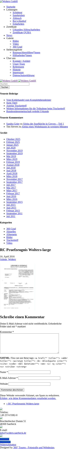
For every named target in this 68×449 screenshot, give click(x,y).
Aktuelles (11, 231)
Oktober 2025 (13, 139)
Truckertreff (12, 240)
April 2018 (11, 173)
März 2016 (11, 199)
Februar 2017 (13, 193)
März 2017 (11, 190)
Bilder (9, 237)
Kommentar (7, 332)
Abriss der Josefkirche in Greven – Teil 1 (43, 123)
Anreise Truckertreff (16, 105)
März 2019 (11, 159)
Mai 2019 (11, 156)
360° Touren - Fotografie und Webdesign (33, 447)
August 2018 (12, 165)
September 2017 (14, 182)
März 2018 (11, 176)
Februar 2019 (13, 162)
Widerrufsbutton (8, 444)
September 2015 (14, 202)
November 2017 (14, 179)
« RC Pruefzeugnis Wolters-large (22, 403)
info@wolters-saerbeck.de (13, 433)
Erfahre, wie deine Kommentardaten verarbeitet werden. (28, 398)
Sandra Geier (12, 123)
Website (4, 383)
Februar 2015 (13, 210)
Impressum (4, 439)
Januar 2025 (12, 145)
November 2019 (14, 150)
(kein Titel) (11, 102)
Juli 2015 (10, 205)
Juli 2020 (10, 147)
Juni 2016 (11, 196)
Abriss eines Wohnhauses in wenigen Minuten (45, 126)
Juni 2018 (11, 170)
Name (4, 372)
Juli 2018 (10, 167)
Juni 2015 (11, 207)
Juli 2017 (10, 185)
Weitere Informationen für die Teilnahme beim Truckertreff (35, 108)
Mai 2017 (11, 187)
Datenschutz (5, 442)
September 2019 (14, 153)
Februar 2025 (13, 142)
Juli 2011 (10, 216)
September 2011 (14, 213)
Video (9, 243)
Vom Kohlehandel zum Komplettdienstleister (28, 100)
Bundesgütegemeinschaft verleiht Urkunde (27, 111)
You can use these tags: (34, 362)
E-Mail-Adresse (9, 378)
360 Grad (11, 228)
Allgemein (11, 234)
